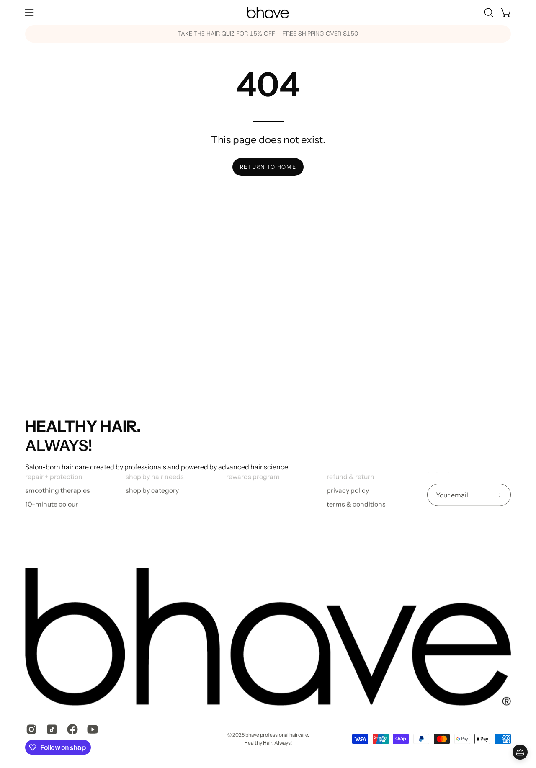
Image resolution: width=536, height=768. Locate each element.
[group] (268, 34)
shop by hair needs (155, 476)
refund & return (350, 476)
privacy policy (348, 490)
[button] (488, 12)
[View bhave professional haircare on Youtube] (91, 729)
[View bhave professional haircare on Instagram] (30, 729)
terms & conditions (356, 504)
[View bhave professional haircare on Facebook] (71, 729)
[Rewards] (520, 752)
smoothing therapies (57, 490)
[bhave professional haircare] (268, 12)
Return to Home (268, 167)
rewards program (253, 476)
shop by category (152, 490)
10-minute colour (51, 504)
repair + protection (53, 476)
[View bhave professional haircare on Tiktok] (50, 729)
